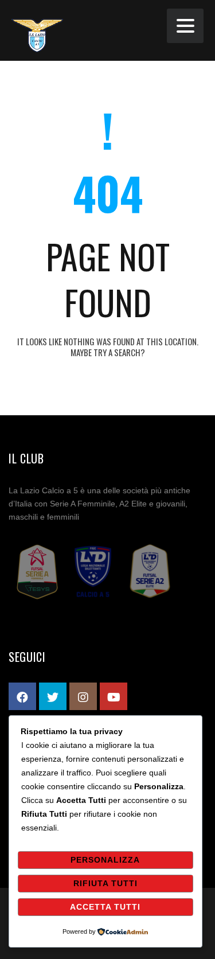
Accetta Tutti (105, 906)
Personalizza (105, 859)
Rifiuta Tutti (105, 883)
